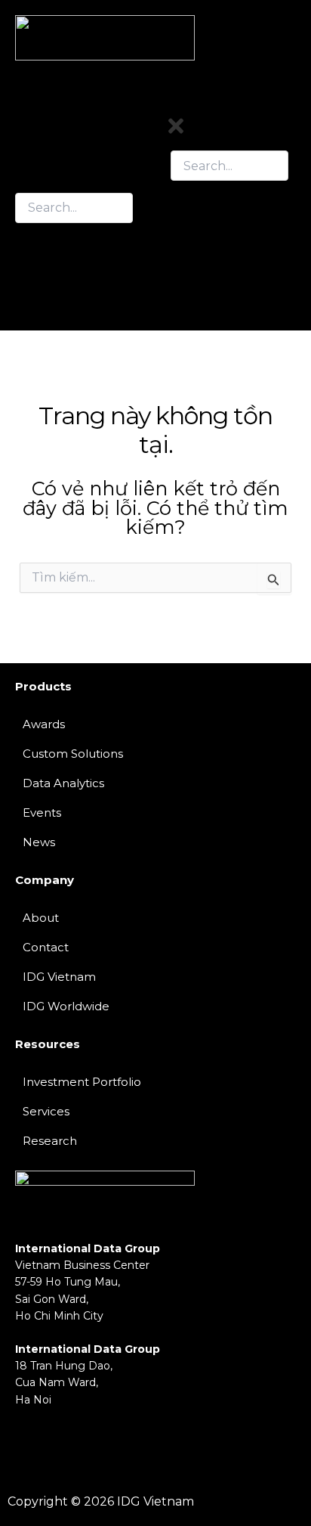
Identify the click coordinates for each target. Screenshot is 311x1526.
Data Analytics (63, 783)
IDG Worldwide (66, 1006)
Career (192, 301)
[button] (229, 224)
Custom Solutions (73, 753)
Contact (197, 288)
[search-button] (30, 237)
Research (201, 275)
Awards (44, 724)
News (39, 842)
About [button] (191, 224)
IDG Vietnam (59, 976)
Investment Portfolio (82, 1082)
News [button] (189, 262)
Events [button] (193, 249)
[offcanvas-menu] (290, 104)
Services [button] (197, 237)
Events (42, 812)
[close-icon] (176, 133)
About (41, 917)
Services (46, 1111)
